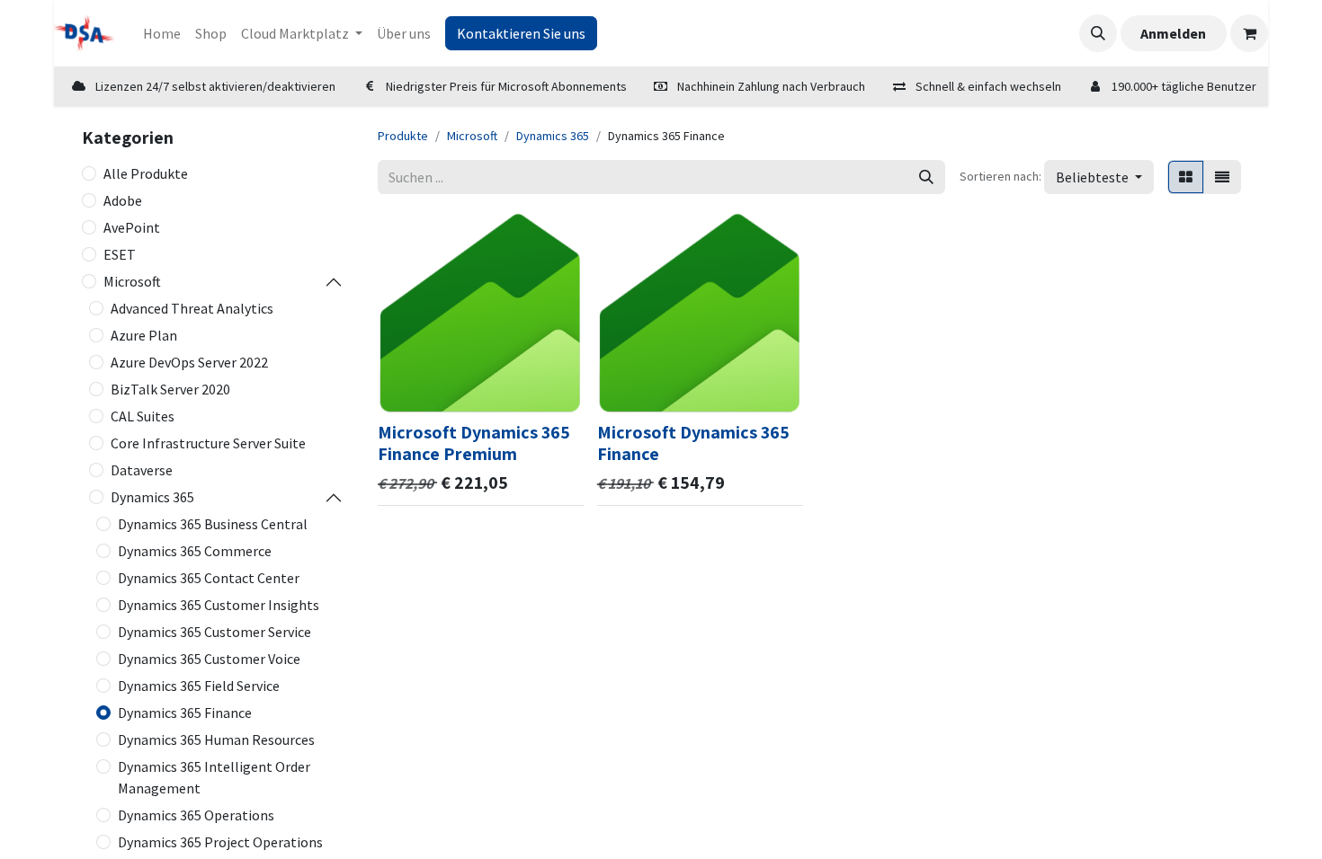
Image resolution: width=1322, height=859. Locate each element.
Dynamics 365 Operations (196, 815)
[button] (1098, 33)
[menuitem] (162, 33)
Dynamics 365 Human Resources (216, 739)
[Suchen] (926, 177)
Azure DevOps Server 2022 (189, 362)
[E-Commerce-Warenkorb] (1249, 33)
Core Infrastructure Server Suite (208, 443)
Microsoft (132, 281)
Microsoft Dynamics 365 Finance (693, 443)
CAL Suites (142, 416)
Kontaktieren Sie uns (521, 33)
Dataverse (142, 470)
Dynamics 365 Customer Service (214, 632)
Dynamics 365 (152, 497)
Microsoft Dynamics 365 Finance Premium (474, 443)
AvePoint (131, 227)
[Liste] (1222, 177)
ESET (119, 254)
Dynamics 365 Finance (185, 713)
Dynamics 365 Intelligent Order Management (214, 777)
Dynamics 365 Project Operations (220, 842)
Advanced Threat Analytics (192, 308)
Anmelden (1173, 33)
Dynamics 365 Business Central (213, 524)
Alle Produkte (145, 173)
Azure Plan (144, 335)
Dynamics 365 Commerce (195, 551)
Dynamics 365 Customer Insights (218, 605)
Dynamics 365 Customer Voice (209, 659)
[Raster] (1185, 177)
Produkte (403, 136)
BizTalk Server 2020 (170, 389)
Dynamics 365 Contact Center (208, 578)
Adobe (122, 200)
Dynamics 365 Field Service (199, 686)
